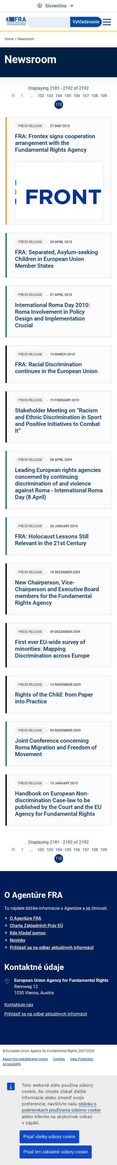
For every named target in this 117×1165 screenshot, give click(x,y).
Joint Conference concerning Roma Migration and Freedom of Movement (56, 747)
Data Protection (81, 1059)
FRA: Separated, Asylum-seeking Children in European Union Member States (56, 259)
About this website (16, 1059)
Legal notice (39, 1059)
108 (94, 95)
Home (9, 39)
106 (76, 95)
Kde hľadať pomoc (28, 933)
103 (50, 95)
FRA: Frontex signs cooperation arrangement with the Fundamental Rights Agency (55, 143)
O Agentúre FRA (25, 918)
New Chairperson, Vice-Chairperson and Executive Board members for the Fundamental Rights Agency (57, 592)
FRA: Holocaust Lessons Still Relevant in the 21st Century (51, 539)
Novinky (17, 940)
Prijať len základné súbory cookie (55, 1152)
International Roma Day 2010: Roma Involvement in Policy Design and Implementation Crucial (52, 315)
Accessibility (12, 1064)
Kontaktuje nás (18, 1004)
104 (59, 95)
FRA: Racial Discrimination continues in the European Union (56, 367)
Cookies (59, 1059)
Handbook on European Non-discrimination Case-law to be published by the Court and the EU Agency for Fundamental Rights (58, 803)
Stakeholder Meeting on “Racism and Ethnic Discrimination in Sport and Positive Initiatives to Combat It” (58, 420)
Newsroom (26, 39)
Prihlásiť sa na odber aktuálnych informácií (52, 947)
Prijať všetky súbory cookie (49, 1136)
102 (41, 95)
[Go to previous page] (23, 96)
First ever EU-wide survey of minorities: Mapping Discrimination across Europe (52, 649)
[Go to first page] (14, 96)
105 (67, 95)
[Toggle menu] (107, 22)
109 (103, 95)
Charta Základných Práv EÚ (36, 925)
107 (85, 95)
